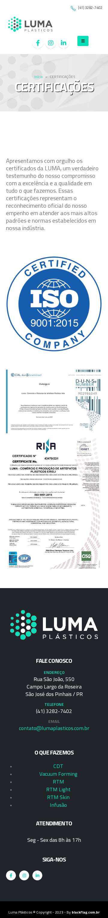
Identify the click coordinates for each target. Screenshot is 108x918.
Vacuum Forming (58, 774)
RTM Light (58, 789)
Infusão (58, 805)
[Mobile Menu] (82, 41)
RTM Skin (58, 797)
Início (38, 76)
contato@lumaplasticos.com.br (54, 728)
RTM (58, 782)
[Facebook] (38, 42)
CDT (58, 766)
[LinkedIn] (63, 42)
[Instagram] (50, 42)
